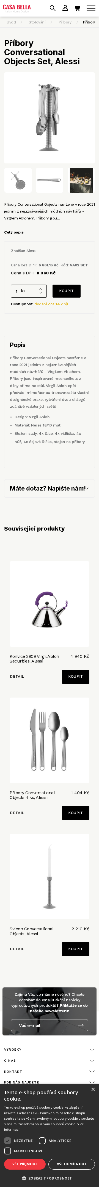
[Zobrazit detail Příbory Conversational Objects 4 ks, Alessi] (49, 740)
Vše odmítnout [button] (71, 1164)
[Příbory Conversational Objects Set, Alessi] (49, 117)
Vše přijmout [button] (24, 1164)
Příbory (65, 22)
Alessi (31, 250)
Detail (17, 676)
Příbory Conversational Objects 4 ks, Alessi (32, 795)
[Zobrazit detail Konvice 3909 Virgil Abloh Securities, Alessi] (49, 604)
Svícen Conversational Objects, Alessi (31, 931)
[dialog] (49, 1135)
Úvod (11, 22)
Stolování (37, 22)
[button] (49, 1178)
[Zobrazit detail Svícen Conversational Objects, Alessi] (49, 876)
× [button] (93, 1090)
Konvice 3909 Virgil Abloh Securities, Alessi (34, 659)
